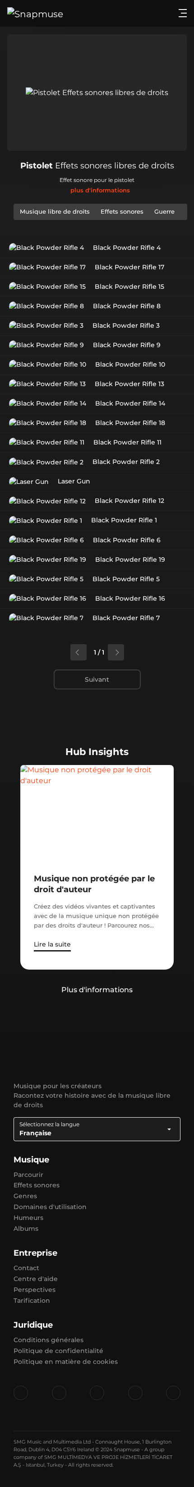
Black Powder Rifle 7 (126, 618)
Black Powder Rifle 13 (129, 384)
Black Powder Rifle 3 (126, 325)
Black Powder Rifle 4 (127, 248)
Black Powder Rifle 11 (127, 442)
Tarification (32, 1300)
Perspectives (34, 1290)
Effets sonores (37, 1185)
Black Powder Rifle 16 (130, 598)
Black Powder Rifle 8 (127, 306)
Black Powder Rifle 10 (130, 364)
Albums (26, 1228)
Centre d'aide (36, 1279)
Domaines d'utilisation (50, 1207)
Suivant (97, 679)
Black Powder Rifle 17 (129, 267)
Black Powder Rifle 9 (127, 345)
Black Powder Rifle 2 (126, 462)
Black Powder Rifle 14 (130, 403)
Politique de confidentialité (58, 1351)
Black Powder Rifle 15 (129, 286)
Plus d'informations (97, 989)
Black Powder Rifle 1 (124, 520)
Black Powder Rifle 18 (130, 423)
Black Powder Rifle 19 (130, 559)
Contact (26, 1268)
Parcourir (28, 1175)
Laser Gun (74, 481)
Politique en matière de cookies (66, 1362)
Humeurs (28, 1218)
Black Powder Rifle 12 (129, 501)
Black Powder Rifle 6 (127, 540)
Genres (25, 1196)
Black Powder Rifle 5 (126, 579)
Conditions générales (48, 1340)
